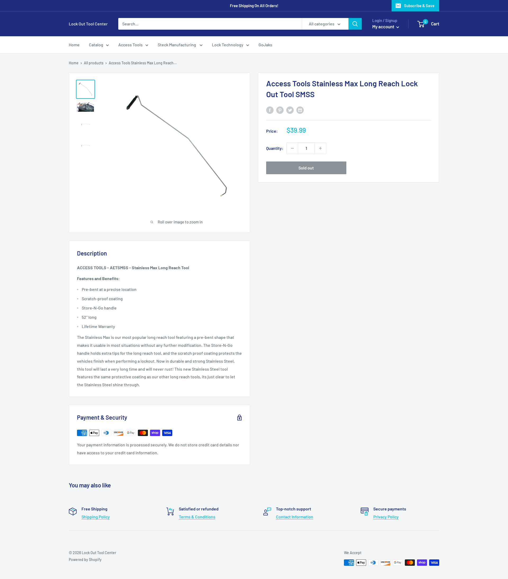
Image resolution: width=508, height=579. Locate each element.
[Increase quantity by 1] (320, 148)
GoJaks (265, 44)
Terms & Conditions (197, 516)
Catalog (96, 44)
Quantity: (274, 148)
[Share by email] (300, 110)
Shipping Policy (95, 516)
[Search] (355, 24)
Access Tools (130, 44)
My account (383, 26)
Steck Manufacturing (177, 44)
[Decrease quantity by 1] (292, 148)
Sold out (306, 167)
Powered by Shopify (85, 559)
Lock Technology (227, 44)
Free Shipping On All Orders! (254, 5)
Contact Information (294, 516)
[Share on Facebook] (270, 110)
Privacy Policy (386, 516)
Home (74, 44)
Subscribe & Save (419, 5)
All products (93, 63)
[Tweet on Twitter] (290, 110)
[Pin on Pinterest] (280, 110)
